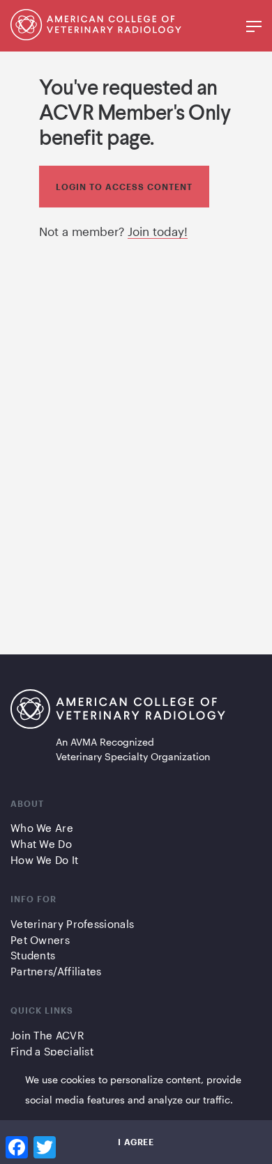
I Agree (135, 1142)
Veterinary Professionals (72, 924)
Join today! (158, 231)
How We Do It (44, 860)
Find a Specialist (51, 1051)
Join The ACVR (47, 1035)
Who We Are (41, 827)
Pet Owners (40, 940)
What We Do (41, 843)
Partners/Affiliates (56, 971)
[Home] (95, 35)
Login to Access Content (124, 186)
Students (32, 955)
